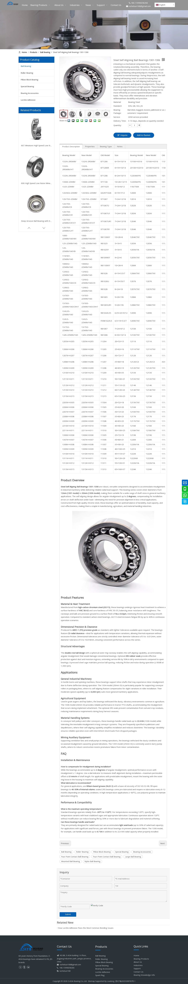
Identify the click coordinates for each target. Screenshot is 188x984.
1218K (133, 425)
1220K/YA (134, 444)
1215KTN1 (135, 402)
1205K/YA (134, 249)
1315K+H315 (68, 469)
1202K (133, 205)
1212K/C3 (134, 361)
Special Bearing (27, 86)
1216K (133, 407)
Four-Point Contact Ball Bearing (106, 856)
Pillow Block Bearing (29, 79)
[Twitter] (20, 967)
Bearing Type (106, 146)
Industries (138, 965)
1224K (133, 469)
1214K (133, 385)
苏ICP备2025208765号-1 (125, 981)
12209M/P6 (135, 182)
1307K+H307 (68, 439)
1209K (133, 313)
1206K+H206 (68, 349)
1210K (133, 328)
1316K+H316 (136, 161)
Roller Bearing (27, 73)
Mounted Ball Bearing (70, 861)
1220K (133, 439)
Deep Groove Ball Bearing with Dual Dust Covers (36, 183)
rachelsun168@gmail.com (140, 6)
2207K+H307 (68, 411)
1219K (133, 435)
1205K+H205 (68, 341)
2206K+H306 (68, 407)
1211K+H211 (68, 379)
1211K (133, 341)
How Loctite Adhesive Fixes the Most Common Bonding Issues (85, 928)
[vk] (28, 967)
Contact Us (138, 971)
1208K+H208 (68, 361)
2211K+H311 (68, 430)
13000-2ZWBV (68, 182)
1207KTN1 (135, 289)
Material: (117, 102)
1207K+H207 (68, 355)
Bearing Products (141, 958)
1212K (133, 355)
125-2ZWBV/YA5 (69, 243)
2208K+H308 (68, 416)
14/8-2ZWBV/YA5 (70, 335)
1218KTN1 (135, 430)
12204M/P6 (135, 175)
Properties (90, 146)
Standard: (117, 106)
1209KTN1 (135, 320)
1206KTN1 (135, 273)
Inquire (123, 135)
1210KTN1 (135, 335)
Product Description (71, 146)
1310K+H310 (68, 453)
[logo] (31, 947)
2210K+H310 (68, 425)
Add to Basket (143, 135)
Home (136, 955)
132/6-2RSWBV (69, 161)
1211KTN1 (135, 349)
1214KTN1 (135, 390)
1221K (133, 449)
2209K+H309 (68, 421)
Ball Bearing (26, 66)
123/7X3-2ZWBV (69, 199)
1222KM (134, 458)
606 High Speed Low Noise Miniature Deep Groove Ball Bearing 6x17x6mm (36, 145)
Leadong (110, 981)
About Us (138, 962)
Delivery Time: (119, 121)
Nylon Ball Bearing (92, 861)
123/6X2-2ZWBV (69, 193)
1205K (133, 243)
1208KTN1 (135, 305)
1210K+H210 (68, 372)
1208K (133, 297)
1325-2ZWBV (68, 186)
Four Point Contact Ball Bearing (74, 856)
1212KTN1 (135, 368)
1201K (133, 199)
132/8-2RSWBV (69, 175)
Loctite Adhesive (28, 100)
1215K (133, 396)
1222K (133, 453)
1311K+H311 (68, 458)
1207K (133, 281)
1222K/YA (134, 463)
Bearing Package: (117, 111)
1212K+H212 (68, 385)
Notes (120, 146)
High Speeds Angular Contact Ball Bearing (36, 221)
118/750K (134, 186)
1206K (133, 265)
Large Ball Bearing (133, 856)
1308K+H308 (68, 444)
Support (137, 968)
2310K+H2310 (136, 167)
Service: (116, 117)
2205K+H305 (68, 402)
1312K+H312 (68, 463)
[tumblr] (24, 967)
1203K (133, 213)
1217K (133, 416)
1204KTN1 (135, 237)
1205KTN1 (135, 257)
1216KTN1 (135, 411)
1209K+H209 (68, 368)
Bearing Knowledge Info (144, 975)
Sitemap (91, 981)
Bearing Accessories (30, 93)
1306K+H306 (68, 435)
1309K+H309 (68, 449)
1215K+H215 (68, 396)
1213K (133, 372)
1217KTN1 (135, 421)
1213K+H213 (68, 390)
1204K (133, 221)
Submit (68, 914)
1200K (133, 193)
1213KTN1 (135, 379)
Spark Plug (99, 975)
